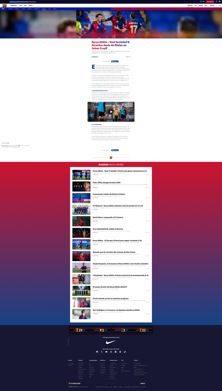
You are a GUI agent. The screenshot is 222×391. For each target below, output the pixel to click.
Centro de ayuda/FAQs (127, 386)
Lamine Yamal (102, 363)
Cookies (111, 386)
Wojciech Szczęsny (71, 363)
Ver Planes (211, 1)
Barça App (111, 369)
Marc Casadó (91, 369)
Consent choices (143, 386)
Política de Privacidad (105, 386)
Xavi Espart (80, 367)
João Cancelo (80, 378)
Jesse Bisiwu (102, 372)
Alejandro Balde (81, 363)
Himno (122, 369)
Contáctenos (120, 386)
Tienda (21, 5)
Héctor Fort (80, 376)
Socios (206, 5)
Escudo (122, 367)
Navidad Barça (112, 378)
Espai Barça (201, 5)
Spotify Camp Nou (124, 363)
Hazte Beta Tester (112, 374)
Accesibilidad (115, 386)
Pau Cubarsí (80, 365)
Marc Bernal (91, 374)
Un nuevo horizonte (137, 363)
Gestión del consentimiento (136, 386)
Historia (54, 8)
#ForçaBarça (16, 145)
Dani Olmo (91, 372)
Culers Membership (113, 363)
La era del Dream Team (138, 369)
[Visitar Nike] (111, 342)
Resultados (29, 8)
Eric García (80, 374)
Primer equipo (190, 5)
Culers (25, 5)
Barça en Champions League (139, 374)
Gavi (90, 363)
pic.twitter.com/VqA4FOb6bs (25, 145)
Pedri (90, 365)
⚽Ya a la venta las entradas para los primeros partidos (23, 1)
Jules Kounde (80, 372)
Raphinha (102, 365)
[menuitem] (219, 1)
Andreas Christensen (81, 369)
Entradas (23, 8)
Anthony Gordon (103, 369)
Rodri (90, 376)
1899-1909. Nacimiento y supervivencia (140, 372)
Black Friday (112, 376)
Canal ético (123, 365)
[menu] (220, 1)
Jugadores (44, 8)
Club (195, 5)
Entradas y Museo (13, 5)
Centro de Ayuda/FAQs (113, 372)
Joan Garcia (70, 365)
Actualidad (10, 8)
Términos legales (98, 386)
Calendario (17, 8)
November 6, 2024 (16, 146)
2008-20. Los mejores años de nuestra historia (140, 366)
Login (202, 1)
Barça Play (31, 5)
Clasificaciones (36, 8)
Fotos (49, 8)
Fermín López (91, 367)
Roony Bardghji (103, 367)
